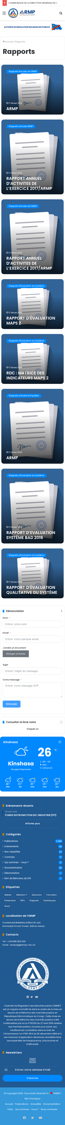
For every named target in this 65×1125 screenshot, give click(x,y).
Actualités (35, 1104)
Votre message (11, 679)
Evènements (11, 846)
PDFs (22, 900)
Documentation (13, 867)
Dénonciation (12, 873)
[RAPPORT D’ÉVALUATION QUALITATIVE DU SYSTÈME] (32, 573)
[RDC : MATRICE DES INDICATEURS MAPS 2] (32, 359)
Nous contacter (49, 1109)
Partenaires (10, 900)
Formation (51, 894)
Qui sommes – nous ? (16, 862)
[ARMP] (21, 13)
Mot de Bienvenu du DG (17, 878)
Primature (35, 1098)
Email (6, 632)
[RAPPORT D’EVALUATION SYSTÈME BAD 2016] (32, 506)
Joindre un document (14, 647)
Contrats (9, 857)
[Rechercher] (60, 14)
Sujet (5, 664)
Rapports (34, 900)
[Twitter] (32, 997)
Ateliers (8, 894)
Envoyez (11, 704)
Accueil (9, 41)
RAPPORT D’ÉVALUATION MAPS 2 (30, 320)
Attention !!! (21, 894)
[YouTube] (36, 997)
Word (7, 906)
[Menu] (4, 14)
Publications (11, 841)
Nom (5, 617)
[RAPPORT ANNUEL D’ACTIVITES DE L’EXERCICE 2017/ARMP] (32, 157)
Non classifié (12, 851)
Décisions (37, 894)
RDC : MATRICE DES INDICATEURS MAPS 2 (27, 375)
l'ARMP (56, 1093)
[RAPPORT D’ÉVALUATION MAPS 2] (32, 304)
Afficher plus (32, 823)
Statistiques (50, 900)
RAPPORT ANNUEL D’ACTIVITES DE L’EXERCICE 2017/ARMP (29, 183)
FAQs (10, 1109)
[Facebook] (28, 997)
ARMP (12, 108)
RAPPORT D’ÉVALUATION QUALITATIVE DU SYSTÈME (31, 590)
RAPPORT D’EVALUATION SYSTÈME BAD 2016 (30, 535)
